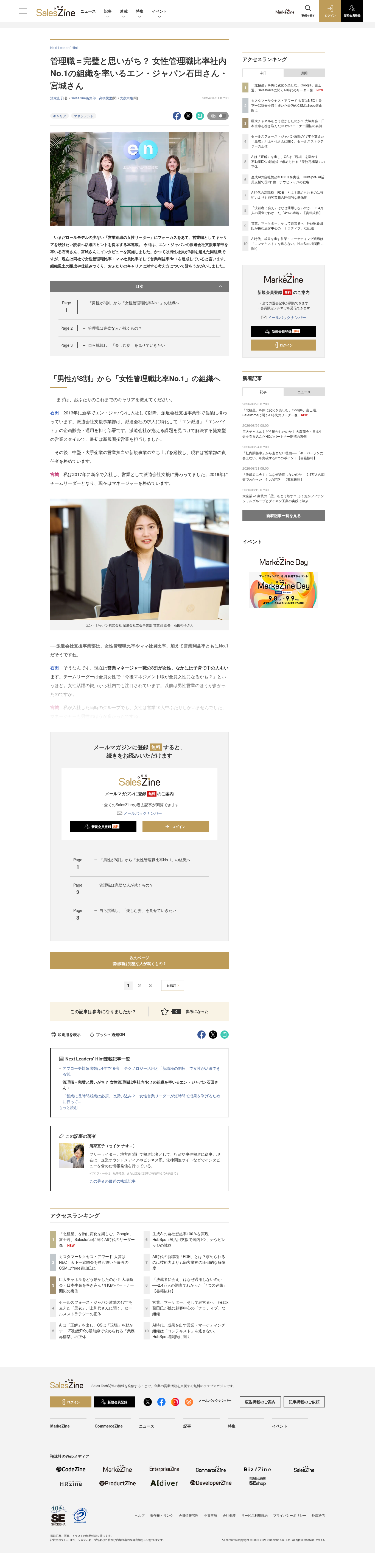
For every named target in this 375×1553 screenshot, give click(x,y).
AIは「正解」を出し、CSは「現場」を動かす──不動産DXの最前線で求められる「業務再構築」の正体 (97, 1330)
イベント (159, 11)
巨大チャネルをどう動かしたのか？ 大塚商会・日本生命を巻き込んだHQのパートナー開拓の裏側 (96, 1285)
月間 (304, 72)
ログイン (178, 826)
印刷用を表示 (69, 1034)
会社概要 (229, 1515)
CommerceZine (109, 1426)
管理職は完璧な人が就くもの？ (115, 328)
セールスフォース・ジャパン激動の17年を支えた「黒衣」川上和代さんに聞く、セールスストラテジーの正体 (96, 1307)
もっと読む (68, 1107)
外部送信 (318, 1515)
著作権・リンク (161, 1515)
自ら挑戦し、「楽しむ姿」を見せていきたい (126, 345)
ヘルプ (140, 1515)
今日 (263, 72)
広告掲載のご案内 (260, 1401)
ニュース (88, 11)
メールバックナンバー (143, 813)
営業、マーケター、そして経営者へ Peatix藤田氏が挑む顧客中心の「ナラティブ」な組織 (190, 1307)
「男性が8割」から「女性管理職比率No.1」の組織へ (133, 302)
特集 (140, 11)
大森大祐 (126, 97)
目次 (139, 286)
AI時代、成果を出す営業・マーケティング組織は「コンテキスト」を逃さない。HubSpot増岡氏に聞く (188, 1330)
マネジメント (84, 115)
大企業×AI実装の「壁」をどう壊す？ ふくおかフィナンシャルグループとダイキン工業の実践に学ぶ (283, 498)
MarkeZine (60, 1426)
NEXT (171, 985)
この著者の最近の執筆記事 (112, 1181)
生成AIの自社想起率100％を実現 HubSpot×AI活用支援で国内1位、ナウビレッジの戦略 (188, 1239)
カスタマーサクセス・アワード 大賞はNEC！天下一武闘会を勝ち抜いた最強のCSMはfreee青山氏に (93, 1262)
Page (66, 328)
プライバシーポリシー (289, 1515)
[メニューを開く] (23, 11)
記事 (108, 11)
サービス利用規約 (254, 1515)
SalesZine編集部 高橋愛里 (91, 97)
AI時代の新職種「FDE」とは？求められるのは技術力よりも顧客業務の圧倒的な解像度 (188, 1262)
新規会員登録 (105, 826)
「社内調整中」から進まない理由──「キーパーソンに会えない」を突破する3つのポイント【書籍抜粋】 (282, 455)
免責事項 (210, 1515)
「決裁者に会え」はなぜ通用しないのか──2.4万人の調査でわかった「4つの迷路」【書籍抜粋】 (189, 1285)
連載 (124, 11)
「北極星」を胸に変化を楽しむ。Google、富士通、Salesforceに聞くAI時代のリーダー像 (97, 1239)
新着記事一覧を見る (283, 515)
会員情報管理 (188, 1515)
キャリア (59, 115)
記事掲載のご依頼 (304, 1401)
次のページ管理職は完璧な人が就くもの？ (139, 960)
